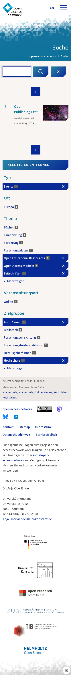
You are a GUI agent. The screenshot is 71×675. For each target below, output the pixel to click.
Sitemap (24, 427)
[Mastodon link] (59, 409)
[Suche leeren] (58, 71)
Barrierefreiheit (46, 435)
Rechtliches (61, 392)
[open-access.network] (12, 9)
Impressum (43, 427)
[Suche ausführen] (40, 71)
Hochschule (10, 392)
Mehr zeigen (15, 281)
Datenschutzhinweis (17, 435)
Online (38, 392)
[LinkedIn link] (16, 417)
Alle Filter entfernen (29, 164)
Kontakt (8, 427)
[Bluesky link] (5, 417)
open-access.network (42, 56)
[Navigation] (63, 8)
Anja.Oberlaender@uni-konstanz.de (27, 519)
